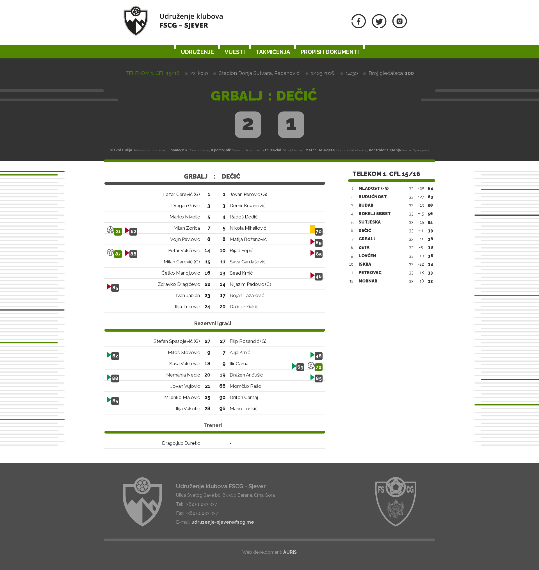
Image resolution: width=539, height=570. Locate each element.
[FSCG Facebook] (358, 26)
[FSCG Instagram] (399, 26)
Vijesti (235, 52)
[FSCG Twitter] (379, 26)
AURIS (290, 552)
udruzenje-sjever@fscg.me (222, 522)
